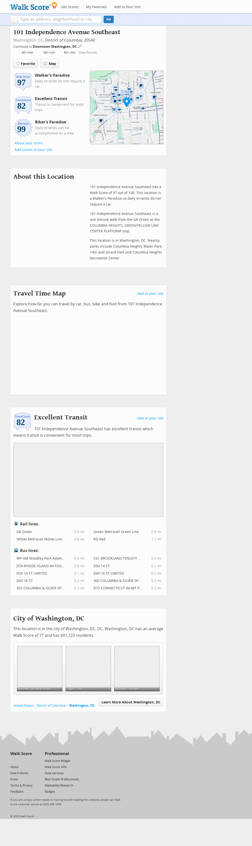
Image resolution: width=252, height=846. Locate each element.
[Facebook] (21, 760)
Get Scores (70, 7)
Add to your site (150, 294)
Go (108, 19)
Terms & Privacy (21, 785)
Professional (57, 753)
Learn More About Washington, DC (130, 702)
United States (23, 705)
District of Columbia (51, 705)
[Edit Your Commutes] (80, 46)
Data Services (54, 773)
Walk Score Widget (57, 761)
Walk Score (21, 753)
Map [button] (52, 64)
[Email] (28, 760)
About (14, 767)
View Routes (88, 52)
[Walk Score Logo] (33, 6)
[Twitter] (13, 760)
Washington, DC (28, 40)
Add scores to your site (33, 150)
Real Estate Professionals (62, 779)
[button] (14, 19)
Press (14, 779)
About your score (29, 143)
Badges (50, 791)
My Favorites (96, 7)
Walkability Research (59, 785)
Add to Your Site (127, 7)
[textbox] (60, 19)
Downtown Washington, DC (55, 46)
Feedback (16, 791)
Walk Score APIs (56, 767)
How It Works (19, 773)
